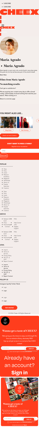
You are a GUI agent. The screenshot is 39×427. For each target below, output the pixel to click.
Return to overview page (7, 99)
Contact (7, 226)
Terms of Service (6, 252)
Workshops (7, 180)
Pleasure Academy (6, 175)
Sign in (19, 372)
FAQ (15, 219)
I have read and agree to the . (21, 351)
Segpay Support (16, 227)
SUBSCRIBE (7, 3)
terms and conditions (27, 351)
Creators (6, 188)
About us (6, 182)
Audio (5, 173)
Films (5, 171)
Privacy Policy (7, 255)
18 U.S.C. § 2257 (7, 258)
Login (5, 287)
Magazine (6, 178)
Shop (5, 169)
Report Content (8, 261)
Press (5, 223)
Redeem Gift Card (7, 220)
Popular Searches (6, 185)
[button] (1, 214)
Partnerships (7, 224)
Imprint (6, 250)
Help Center (17, 223)
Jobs (15, 224)
